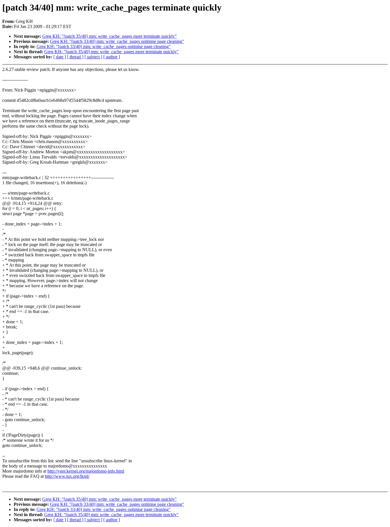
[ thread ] (75, 56)
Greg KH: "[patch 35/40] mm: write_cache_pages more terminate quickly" (109, 36)
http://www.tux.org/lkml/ (67, 476)
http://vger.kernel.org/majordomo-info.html (85, 471)
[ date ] (59, 56)
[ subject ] (93, 56)
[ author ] (111, 56)
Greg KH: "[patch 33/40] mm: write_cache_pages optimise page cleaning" (117, 41)
